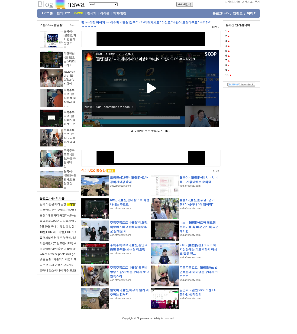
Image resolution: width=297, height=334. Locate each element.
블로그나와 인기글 (52, 198)
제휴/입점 (119, 13)
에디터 (156, 131)
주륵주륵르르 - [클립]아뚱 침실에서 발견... (70, 97)
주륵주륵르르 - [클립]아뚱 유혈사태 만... (70, 158)
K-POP (78, 13)
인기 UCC (63, 13)
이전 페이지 (97, 22)
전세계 (91, 13)
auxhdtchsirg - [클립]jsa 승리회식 (69, 78)
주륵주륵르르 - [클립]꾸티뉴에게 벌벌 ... (69, 137)
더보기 (72, 24)
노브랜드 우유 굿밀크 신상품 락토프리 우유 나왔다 (70, 209)
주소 (147, 131)
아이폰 (104, 13)
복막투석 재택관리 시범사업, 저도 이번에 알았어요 (70, 221)
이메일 (139, 131)
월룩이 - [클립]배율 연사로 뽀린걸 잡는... (70, 179)
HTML (166, 131)
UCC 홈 (47, 13)
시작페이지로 (232, 1)
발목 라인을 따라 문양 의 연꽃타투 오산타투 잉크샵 (75, 204)
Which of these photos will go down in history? (68, 254)
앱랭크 (238, 13)
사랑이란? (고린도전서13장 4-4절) (61, 243)
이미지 (252, 13)
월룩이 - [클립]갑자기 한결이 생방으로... (70, 39)
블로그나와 (221, 13)
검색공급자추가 (251, 1)
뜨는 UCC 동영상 (51, 25)
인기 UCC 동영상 (93, 170)
